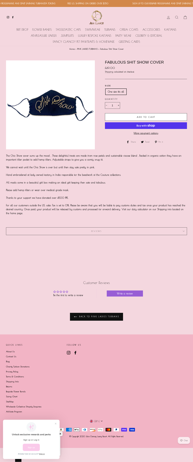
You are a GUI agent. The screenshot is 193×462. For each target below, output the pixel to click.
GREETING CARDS (129, 41)
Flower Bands (42, 29)
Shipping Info (12, 381)
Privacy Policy (12, 371)
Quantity (111, 99)
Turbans (109, 29)
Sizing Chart (11, 396)
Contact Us (11, 356)
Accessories (151, 29)
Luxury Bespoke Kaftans (94, 35)
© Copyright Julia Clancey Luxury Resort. (88, 436)
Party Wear (123, 35)
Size (108, 86)
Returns (9, 386)
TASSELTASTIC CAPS (68, 29)
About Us (10, 351)
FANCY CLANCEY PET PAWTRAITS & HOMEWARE (83, 41)
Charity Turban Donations (18, 366)
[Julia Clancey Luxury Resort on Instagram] (68, 353)
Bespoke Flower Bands (15, 391)
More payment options (146, 133)
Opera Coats (129, 29)
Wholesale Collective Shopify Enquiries (23, 406)
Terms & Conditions (15, 376)
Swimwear (92, 29)
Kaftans (170, 29)
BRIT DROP (22, 29)
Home (72, 49)
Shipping (109, 72)
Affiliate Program (14, 411)
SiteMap (10, 401)
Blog (8, 361)
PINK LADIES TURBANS (87, 49)
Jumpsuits (67, 35)
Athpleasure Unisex (44, 35)
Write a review (125, 293)
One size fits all (116, 91)
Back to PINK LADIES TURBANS (98, 316)
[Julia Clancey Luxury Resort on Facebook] (75, 353)
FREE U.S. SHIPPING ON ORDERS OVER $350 (83, 3)
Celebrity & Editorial (148, 35)
